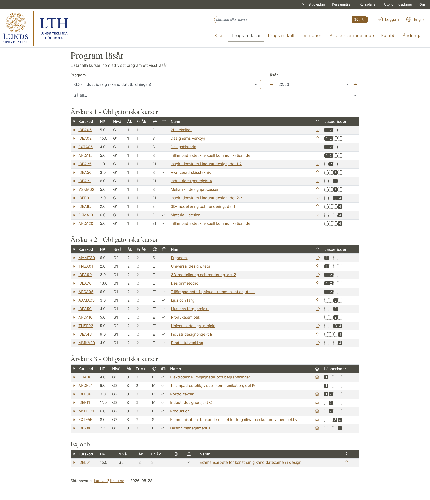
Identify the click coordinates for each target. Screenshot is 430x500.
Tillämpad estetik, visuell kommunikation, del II (212, 223)
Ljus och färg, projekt (190, 309)
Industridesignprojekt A (191, 181)
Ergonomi (179, 257)
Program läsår (246, 35)
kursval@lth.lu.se (109, 481)
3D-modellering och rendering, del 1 (203, 206)
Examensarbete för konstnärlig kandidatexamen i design (250, 462)
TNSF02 (85, 326)
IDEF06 (84, 394)
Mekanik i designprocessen (195, 189)
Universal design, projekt (193, 326)
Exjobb (388, 35)
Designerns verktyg (188, 138)
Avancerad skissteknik (191, 172)
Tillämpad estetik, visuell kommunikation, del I (212, 155)
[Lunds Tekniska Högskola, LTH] (35, 28)
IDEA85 (84, 206)
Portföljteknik (182, 394)
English (420, 19)
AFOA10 (85, 317)
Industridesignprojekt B (191, 334)
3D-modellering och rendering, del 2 (203, 275)
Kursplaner (368, 4)
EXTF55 (85, 419)
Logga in (392, 19)
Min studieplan (313, 4)
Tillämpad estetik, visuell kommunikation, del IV (213, 385)
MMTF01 (86, 411)
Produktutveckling (187, 343)
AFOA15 (85, 155)
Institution (311, 35)
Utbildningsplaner (398, 4)
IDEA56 (85, 172)
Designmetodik (184, 283)
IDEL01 (84, 462)
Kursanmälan (342, 4)
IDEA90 (85, 275)
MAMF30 (86, 257)
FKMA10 (85, 215)
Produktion (180, 411)
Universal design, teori (191, 266)
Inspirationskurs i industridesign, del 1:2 (206, 164)
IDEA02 (85, 138)
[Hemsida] (317, 130)
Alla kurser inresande (352, 35)
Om (422, 4)
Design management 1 (190, 428)
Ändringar (413, 35)
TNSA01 (85, 266)
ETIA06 (85, 377)
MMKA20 (86, 343)
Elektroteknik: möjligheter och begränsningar (210, 377)
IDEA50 (85, 309)
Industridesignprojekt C (191, 402)
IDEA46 (85, 334)
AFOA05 (85, 292)
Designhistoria (183, 147)
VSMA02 (86, 189)
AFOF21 (85, 385)
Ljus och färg (182, 300)
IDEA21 (84, 181)
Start (219, 35)
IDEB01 (84, 198)
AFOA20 (85, 223)
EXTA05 (85, 147)
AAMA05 (86, 300)
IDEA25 (84, 164)
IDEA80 (85, 428)
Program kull (281, 35)
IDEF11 (84, 402)
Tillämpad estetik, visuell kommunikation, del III (213, 292)
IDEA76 (85, 283)
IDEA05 (85, 130)
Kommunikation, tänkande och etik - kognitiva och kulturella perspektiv (233, 419)
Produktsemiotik (185, 317)
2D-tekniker (181, 130)
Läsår (273, 75)
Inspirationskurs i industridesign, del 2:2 (206, 198)
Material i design (185, 215)
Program (78, 75)
